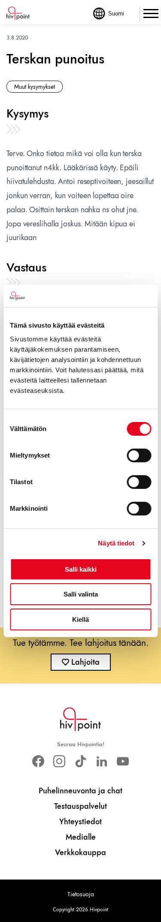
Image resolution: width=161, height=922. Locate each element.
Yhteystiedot (80, 821)
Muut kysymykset (34, 86)
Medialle (81, 837)
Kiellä (80, 619)
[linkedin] (101, 761)
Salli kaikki (81, 569)
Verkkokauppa (80, 852)
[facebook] (38, 761)
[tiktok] (80, 761)
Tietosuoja (80, 894)
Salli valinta (81, 594)
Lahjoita (85, 662)
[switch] (139, 455)
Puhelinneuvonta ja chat (80, 790)
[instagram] (59, 761)
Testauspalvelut (80, 806)
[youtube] (122, 761)
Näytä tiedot (116, 543)
